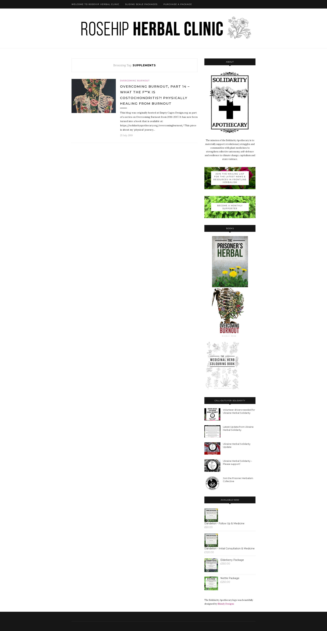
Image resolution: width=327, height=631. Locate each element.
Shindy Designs (226, 603)
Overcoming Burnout (135, 80)
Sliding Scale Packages (141, 4)
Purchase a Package (178, 4)
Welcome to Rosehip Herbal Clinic (95, 4)
